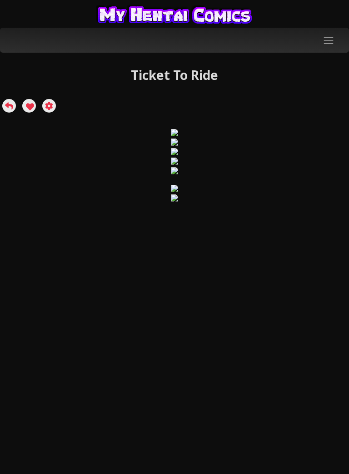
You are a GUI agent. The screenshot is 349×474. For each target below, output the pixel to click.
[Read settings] (49, 106)
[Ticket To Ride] (9, 106)
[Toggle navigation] (329, 40)
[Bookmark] (29, 106)
